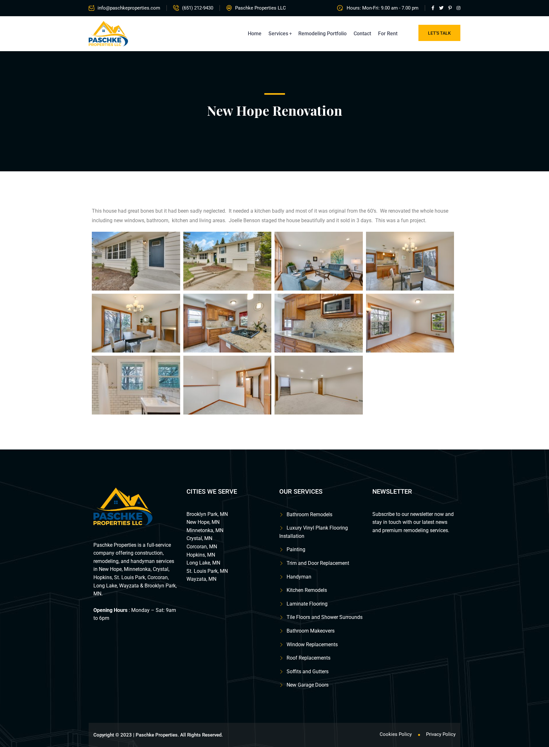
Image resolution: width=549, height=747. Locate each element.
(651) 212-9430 (197, 8)
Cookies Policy (396, 734)
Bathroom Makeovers (311, 631)
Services (278, 34)
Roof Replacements (308, 658)
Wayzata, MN (201, 579)
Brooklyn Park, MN (207, 514)
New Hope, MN (203, 522)
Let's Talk (439, 33)
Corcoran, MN (201, 547)
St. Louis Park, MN (207, 571)
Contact (362, 34)
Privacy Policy (441, 734)
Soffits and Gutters (308, 671)
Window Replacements (312, 644)
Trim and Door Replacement (318, 563)
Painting (296, 549)
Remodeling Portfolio (322, 34)
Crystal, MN (199, 538)
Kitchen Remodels (307, 590)
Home (254, 34)
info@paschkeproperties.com (129, 8)
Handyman (299, 577)
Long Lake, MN (203, 563)
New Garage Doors (308, 685)
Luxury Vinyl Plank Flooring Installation (313, 532)
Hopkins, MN (200, 555)
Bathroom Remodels (309, 514)
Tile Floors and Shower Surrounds (325, 617)
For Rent (387, 34)
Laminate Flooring (307, 604)
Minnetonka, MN (204, 530)
